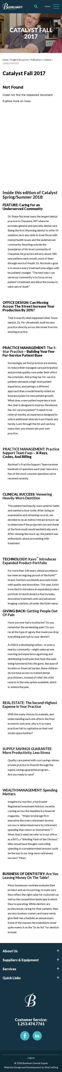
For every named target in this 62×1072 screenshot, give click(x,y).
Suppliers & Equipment (21, 960)
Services (9, 969)
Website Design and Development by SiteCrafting (31, 1067)
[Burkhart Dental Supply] (13, 7)
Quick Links (12, 978)
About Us (10, 951)
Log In (31, 1057)
